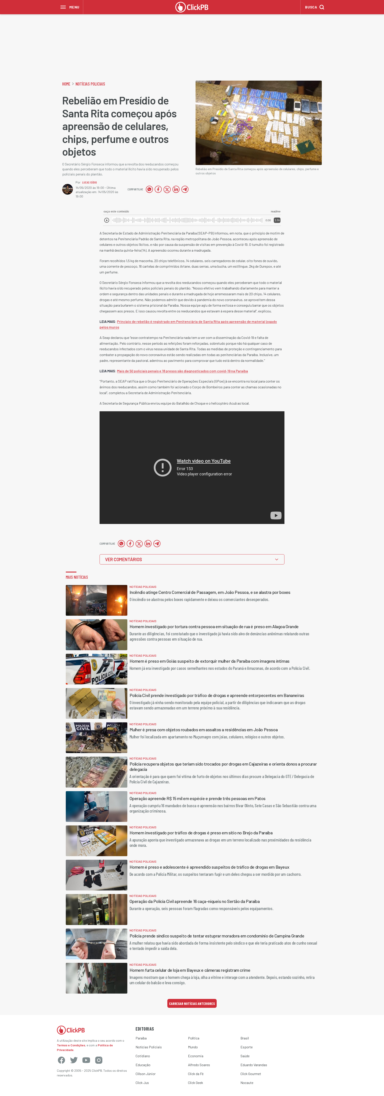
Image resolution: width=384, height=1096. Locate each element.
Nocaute (246, 1082)
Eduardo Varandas (253, 1065)
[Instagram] (98, 1060)
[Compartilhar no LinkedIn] (176, 189)
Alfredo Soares (199, 1065)
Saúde (245, 1056)
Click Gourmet (250, 1074)
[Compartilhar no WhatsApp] (149, 189)
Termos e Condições (71, 1045)
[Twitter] (73, 1060)
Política (193, 1038)
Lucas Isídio (89, 182)
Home (66, 83)
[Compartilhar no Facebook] (158, 189)
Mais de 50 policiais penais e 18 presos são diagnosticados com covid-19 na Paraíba (182, 371)
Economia (195, 1056)
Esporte (246, 1047)
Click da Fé (196, 1074)
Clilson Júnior (146, 1074)
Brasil (244, 1038)
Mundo (193, 1047)
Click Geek (195, 1082)
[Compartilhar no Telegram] (184, 189)
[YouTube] (86, 1060)
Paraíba (141, 1038)
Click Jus (142, 1082)
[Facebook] (61, 1060)
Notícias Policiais (90, 83)
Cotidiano (143, 1056)
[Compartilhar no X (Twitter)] (167, 189)
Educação (143, 1065)
